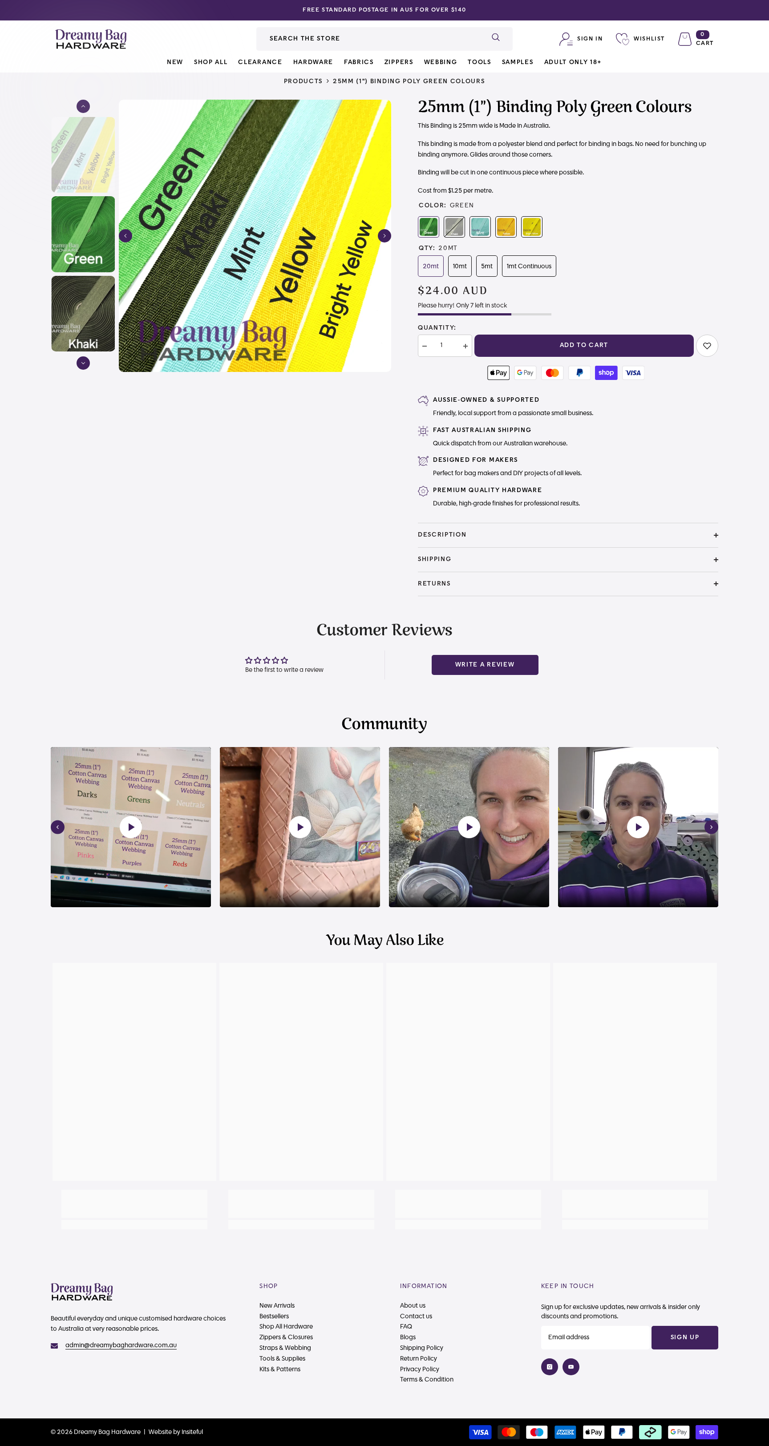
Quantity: (437, 328)
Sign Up (685, 1337)
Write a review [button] (485, 665)
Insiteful (192, 1432)
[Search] (384, 39)
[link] (707, 346)
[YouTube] (571, 1366)
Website (160, 1432)
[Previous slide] (58, 827)
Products (303, 81)
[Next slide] (711, 827)
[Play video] (131, 827)
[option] (384, 10)
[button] (125, 235)
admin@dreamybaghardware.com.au (121, 1345)
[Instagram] (549, 1366)
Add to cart (584, 345)
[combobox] (367, 39)
